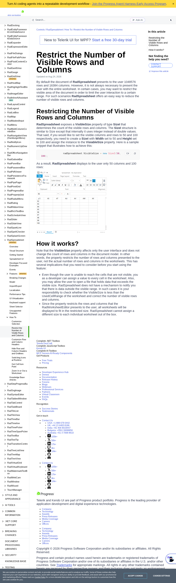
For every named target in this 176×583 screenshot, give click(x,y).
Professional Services (52, 389)
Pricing (45, 363)
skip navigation (14, 15)
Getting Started (16, 255)
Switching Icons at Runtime (19, 358)
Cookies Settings (161, 576)
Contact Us (47, 420)
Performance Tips (17, 294)
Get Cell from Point (18, 365)
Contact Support (156, 65)
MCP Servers (43, 353)
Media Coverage (50, 519)
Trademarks (64, 565)
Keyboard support (17, 302)
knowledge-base (15, 561)
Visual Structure (16, 251)
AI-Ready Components (61, 353)
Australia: (60, 433)
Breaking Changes (17, 278)
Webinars (46, 387)
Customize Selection (16, 322)
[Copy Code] (135, 153)
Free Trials (47, 360)
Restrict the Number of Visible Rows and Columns (18, 332)
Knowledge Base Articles (17, 378)
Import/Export (15, 286)
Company (46, 509)
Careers (46, 521)
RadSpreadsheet (54, 29)
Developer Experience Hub (55, 372)
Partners (46, 392)
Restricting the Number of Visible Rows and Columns (85, 114)
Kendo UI (41, 348)
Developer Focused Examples (18, 264)
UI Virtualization (16, 298)
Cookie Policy (40, 577)
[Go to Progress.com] (45, 495)
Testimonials (48, 411)
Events (12, 269)
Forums (45, 382)
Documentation (49, 377)
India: (59, 428)
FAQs (44, 399)
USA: (58, 423)
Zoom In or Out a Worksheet (19, 372)
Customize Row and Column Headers (19, 342)
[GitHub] (49, 455)
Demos (45, 375)
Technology (47, 511)
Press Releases (49, 516)
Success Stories (50, 408)
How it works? (57, 243)
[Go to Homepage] (22, 15)
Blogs (45, 384)
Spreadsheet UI (16, 259)
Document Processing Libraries (12, 545)
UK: (58, 425)
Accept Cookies (135, 576)
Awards (45, 514)
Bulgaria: (60, 430)
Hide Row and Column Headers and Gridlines (19, 351)
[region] (88, 576)
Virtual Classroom (50, 394)
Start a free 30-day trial (112, 40)
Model (12, 282)
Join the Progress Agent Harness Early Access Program (129, 3)
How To (68, 29)
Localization (14, 290)
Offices (45, 524)
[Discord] (49, 458)
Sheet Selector (16, 306)
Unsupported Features (15, 312)
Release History (50, 379)
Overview (13, 246)
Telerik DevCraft (44, 343)
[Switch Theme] (171, 20)
